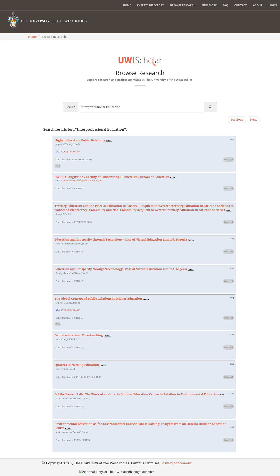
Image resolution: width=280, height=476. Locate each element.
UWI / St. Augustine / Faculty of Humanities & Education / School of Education (112, 177)
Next (253, 119)
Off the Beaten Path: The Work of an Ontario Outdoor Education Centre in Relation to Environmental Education (137, 394)
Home (127, 5)
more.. (109, 140)
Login (273, 5)
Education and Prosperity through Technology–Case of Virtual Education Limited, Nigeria (121, 239)
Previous (237, 119)
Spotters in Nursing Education (77, 365)
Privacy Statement (177, 463)
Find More (209, 5)
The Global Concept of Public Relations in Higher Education (98, 298)
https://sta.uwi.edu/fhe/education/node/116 (81, 180)
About (257, 5)
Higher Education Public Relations (80, 140)
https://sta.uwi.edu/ (70, 151)
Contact (240, 5)
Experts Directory (150, 5)
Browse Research (183, 5)
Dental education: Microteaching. (79, 335)
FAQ (225, 5)
